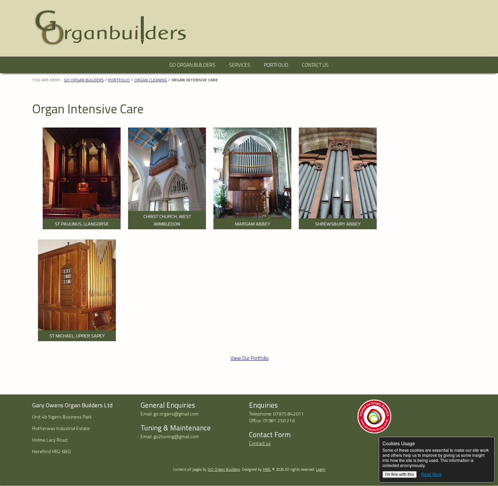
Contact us (260, 443)
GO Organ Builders (192, 65)
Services (239, 65)
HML (267, 469)
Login (320, 469)
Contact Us (315, 65)
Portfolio (276, 65)
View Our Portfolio (249, 358)
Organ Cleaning (150, 80)
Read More (431, 474)
